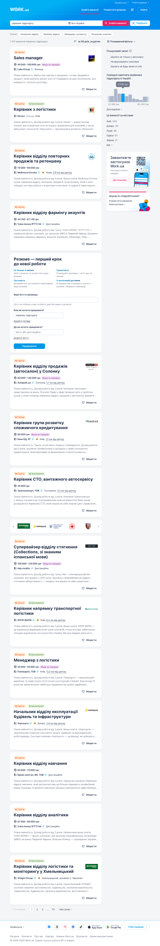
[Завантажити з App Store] (95, 927)
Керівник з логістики (35, 109)
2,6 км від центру (55, 723)
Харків (110, 140)
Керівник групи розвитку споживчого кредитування (41, 425)
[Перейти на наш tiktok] (81, 927)
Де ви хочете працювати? (28, 327)
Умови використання (101, 936)
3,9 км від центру (62, 172)
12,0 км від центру (56, 671)
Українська (16, 927)
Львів (109, 130)
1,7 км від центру (55, 382)
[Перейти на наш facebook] (49, 927)
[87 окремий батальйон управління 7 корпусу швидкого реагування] (88, 526)
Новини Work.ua (65, 936)
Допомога (81, 936)
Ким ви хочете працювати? (29, 310)
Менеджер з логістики (36, 660)
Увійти (143, 9)
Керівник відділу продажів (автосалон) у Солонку (40, 369)
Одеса (110, 135)
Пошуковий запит (117, 51)
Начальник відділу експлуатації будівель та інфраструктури (46, 714)
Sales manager (28, 57)
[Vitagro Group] (24, 526)
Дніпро (110, 126)
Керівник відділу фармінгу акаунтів (49, 212)
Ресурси (14, 936)
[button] (132, 10)
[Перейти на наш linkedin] (73, 927)
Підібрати (141, 23)
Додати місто (21, 338)
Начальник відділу (29, 34)
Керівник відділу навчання (40, 763)
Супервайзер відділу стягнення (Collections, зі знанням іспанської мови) (45, 551)
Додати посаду (22, 321)
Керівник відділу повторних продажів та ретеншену (42, 158)
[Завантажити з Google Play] (114, 927)
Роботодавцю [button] (136, 927)
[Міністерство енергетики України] (56, 526)
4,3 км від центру (66, 490)
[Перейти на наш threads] (57, 927)
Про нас (38, 936)
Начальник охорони (101, 34)
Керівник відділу (52, 34)
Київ (109, 121)
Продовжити (29, 346)
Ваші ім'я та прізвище (26, 294)
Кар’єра (50, 936)
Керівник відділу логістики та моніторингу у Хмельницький (44, 869)
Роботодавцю (139, 2)
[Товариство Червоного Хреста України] (72, 526)
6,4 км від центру (55, 620)
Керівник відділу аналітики (41, 814)
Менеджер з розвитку (75, 34)
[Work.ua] (19, 9)
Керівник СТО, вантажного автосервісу (53, 479)
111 (53, 909)
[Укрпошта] (40, 526)
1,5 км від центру (55, 439)
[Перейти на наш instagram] (65, 927)
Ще (108, 145)
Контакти (27, 936)
